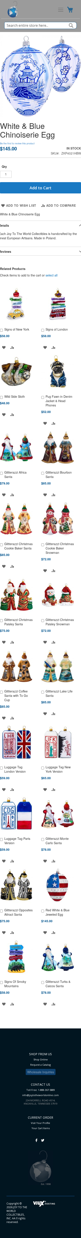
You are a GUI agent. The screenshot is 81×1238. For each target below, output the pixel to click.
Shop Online (40, 1059)
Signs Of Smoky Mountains (15, 983)
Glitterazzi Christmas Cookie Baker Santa (18, 546)
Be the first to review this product (17, 143)
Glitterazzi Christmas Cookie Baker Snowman (60, 548)
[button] (4, 347)
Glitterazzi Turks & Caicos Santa (58, 983)
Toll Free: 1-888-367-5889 (40, 1090)
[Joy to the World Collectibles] (13, 9)
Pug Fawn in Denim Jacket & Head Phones (59, 400)
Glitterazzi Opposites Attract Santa (18, 912)
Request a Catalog (40, 1064)
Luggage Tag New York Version (58, 769)
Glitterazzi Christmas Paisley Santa (18, 621)
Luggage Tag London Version (15, 769)
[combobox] (40, 25)
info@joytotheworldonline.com (40, 1095)
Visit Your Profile (40, 1123)
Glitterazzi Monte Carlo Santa (57, 840)
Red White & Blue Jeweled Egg (58, 912)
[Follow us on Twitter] (42, 1138)
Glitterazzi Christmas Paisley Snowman (60, 621)
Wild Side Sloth (14, 396)
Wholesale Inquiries (40, 1072)
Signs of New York (16, 329)
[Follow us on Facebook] (36, 1138)
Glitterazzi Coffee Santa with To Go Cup (16, 695)
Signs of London (57, 329)
